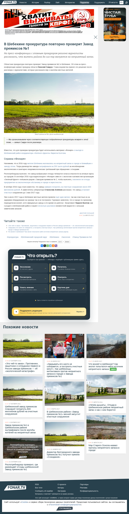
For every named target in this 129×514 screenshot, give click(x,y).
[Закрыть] (95, 37)
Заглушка (62, 491)
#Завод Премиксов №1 (82, 237)
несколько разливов (46, 206)
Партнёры (84, 484)
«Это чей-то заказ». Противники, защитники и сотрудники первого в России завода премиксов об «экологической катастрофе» (51, 226)
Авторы (61, 488)
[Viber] (56, 245)
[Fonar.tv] (9, 2)
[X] (45, 245)
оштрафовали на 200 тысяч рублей (54, 166)
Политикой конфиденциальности (65, 504)
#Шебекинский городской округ (34, 237)
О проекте (62, 484)
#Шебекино (54, 237)
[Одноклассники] (53, 245)
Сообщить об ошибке (44, 491)
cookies (53, 498)
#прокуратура (12, 237)
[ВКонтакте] (42, 245)
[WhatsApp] (47, 245)
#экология (66, 237)
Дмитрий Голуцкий (87, 213)
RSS (37, 484)
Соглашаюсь (65, 508)
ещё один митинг (63, 197)
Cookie (24, 502)
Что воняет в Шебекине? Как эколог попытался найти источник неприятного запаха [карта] (38, 232)
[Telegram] (50, 245)
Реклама (83, 488)
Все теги (38, 488)
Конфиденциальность (89, 491)
